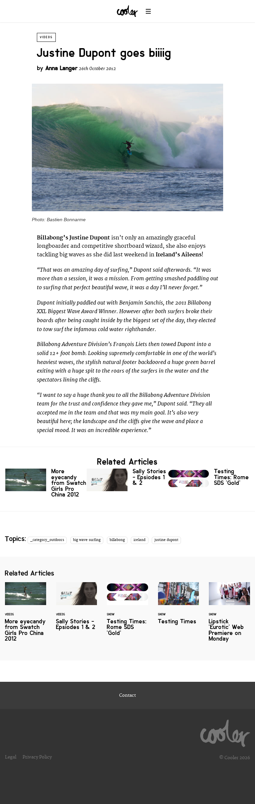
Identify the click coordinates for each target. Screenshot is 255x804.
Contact (127, 695)
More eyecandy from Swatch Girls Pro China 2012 (46, 484)
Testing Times (178, 607)
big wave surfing (87, 540)
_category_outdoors (47, 540)
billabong (117, 540)
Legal (10, 757)
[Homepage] (225, 731)
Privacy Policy (37, 757)
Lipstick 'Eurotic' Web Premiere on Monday (229, 616)
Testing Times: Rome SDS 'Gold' (209, 480)
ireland (139, 540)
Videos (46, 37)
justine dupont (166, 540)
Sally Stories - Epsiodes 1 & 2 (127, 480)
